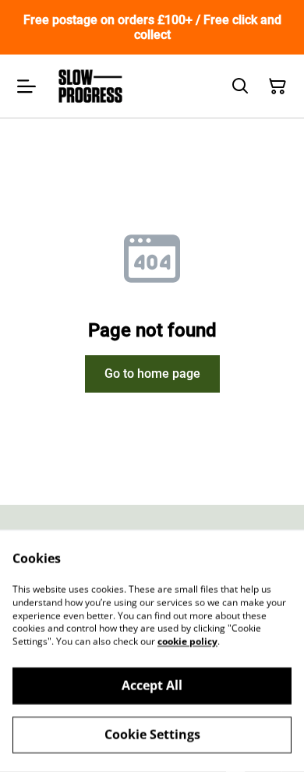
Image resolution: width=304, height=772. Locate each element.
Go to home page (152, 373)
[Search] (240, 86)
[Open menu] (26, 86)
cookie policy (187, 641)
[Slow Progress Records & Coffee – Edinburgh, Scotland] (90, 86)
